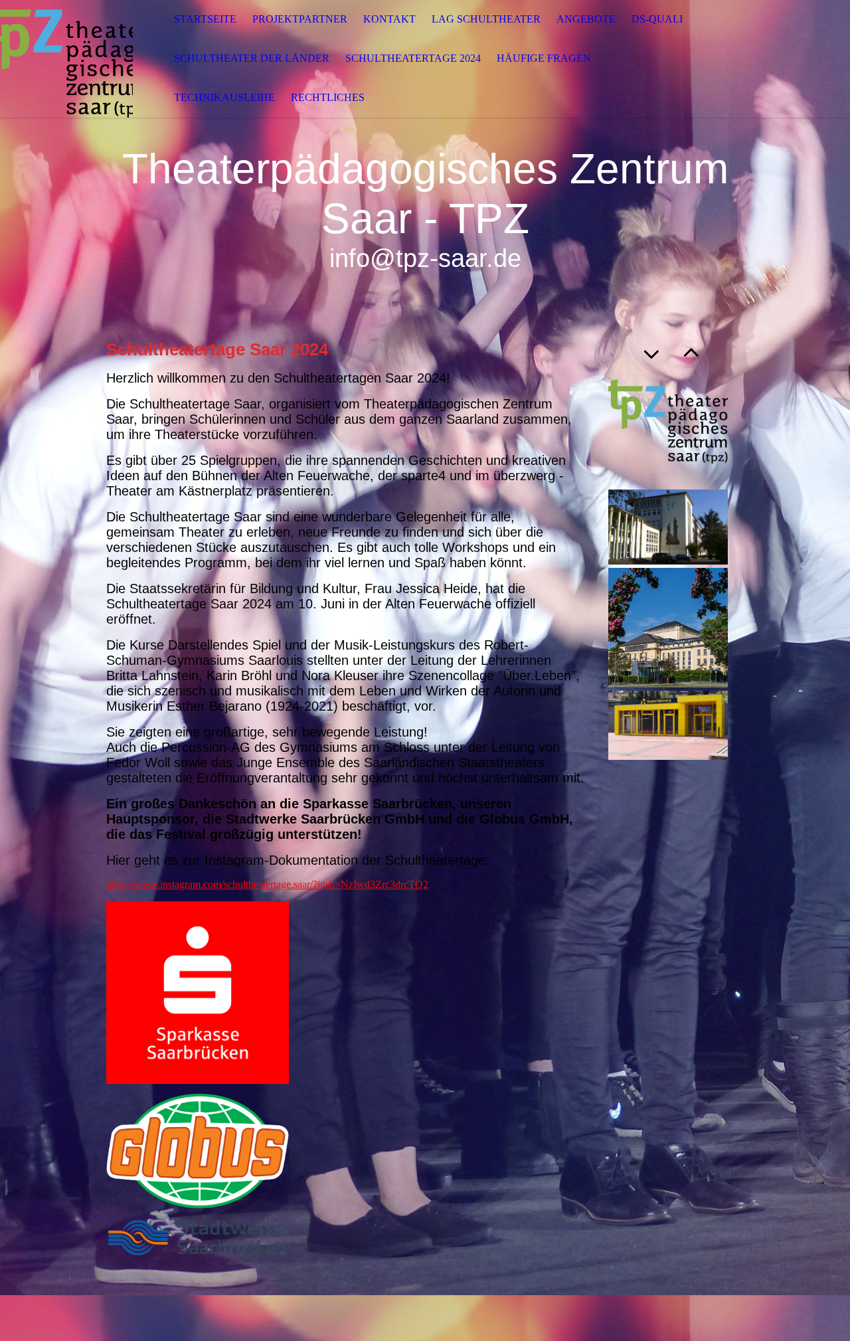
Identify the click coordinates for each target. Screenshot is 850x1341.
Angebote (586, 19)
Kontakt (389, 19)
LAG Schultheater (486, 19)
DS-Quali (657, 19)
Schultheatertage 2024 (413, 58)
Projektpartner (299, 19)
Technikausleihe (224, 97)
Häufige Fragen (544, 58)
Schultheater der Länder (251, 58)
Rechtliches (328, 97)
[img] (66, 59)
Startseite (205, 19)
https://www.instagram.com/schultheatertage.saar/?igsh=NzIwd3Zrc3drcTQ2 (267, 884)
